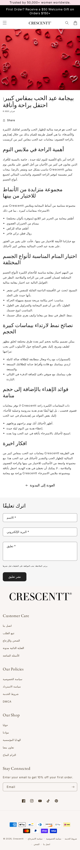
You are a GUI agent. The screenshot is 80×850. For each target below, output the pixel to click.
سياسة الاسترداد (12, 686)
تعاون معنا (8, 747)
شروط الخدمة (11, 693)
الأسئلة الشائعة (11, 655)
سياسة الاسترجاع (35, 838)
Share (11, 120)
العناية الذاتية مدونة (13, 647)
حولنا (5, 725)
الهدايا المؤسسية (12, 739)
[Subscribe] (73, 787)
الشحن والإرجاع (11, 640)
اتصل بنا (7, 625)
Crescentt (18, 838)
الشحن (36, 844)
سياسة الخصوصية (12, 679)
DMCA (7, 701)
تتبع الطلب (8, 633)
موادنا (6, 732)
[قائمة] (5, 23)
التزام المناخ (9, 754)
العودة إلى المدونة (42, 485)
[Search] (67, 23)
